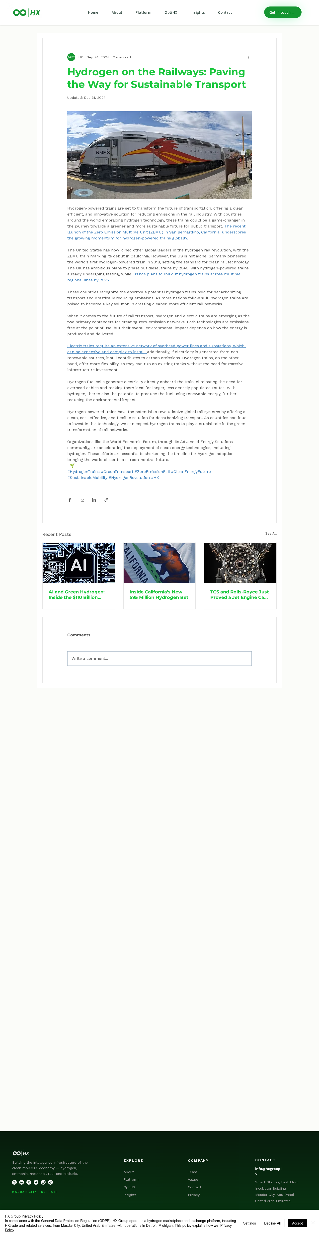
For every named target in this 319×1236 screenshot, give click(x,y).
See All (271, 533)
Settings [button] (249, 1223)
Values (193, 1179)
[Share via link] (106, 500)
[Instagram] (43, 1182)
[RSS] (14, 1182)
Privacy (194, 1195)
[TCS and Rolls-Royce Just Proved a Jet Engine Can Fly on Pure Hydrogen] (240, 563)
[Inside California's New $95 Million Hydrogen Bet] (160, 563)
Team (192, 1172)
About (129, 1172)
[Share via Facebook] (69, 500)
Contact (194, 1187)
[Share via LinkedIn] (94, 500)
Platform (131, 1179)
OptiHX (129, 1187)
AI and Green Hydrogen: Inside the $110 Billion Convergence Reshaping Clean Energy (77, 594)
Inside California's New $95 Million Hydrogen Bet (159, 594)
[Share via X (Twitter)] (82, 500)
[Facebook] (36, 1182)
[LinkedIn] (21, 1182)
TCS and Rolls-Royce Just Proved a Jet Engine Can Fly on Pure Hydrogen (239, 594)
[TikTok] (50, 1182)
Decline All (272, 1223)
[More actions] (249, 57)
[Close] (313, 1223)
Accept (297, 1223)
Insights (130, 1195)
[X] (28, 1182)
